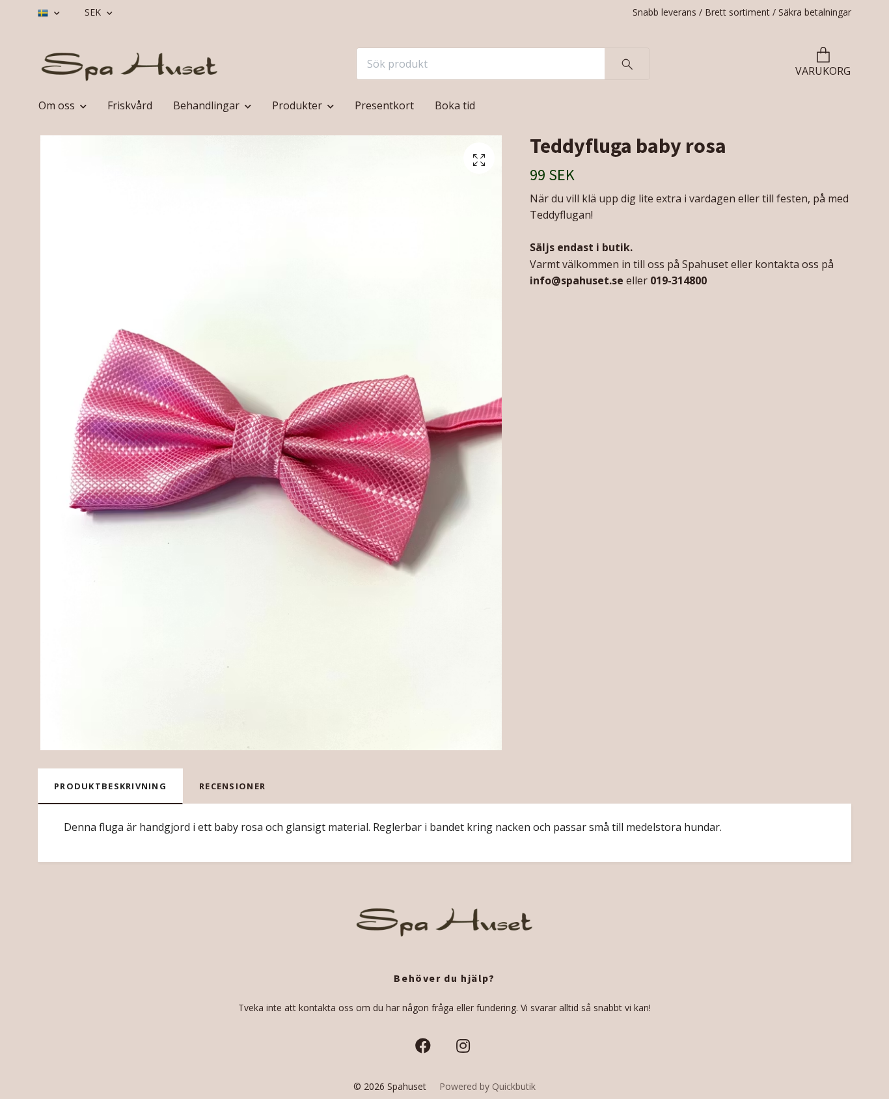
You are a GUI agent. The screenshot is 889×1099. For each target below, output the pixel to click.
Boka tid (455, 105)
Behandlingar (206, 105)
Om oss (56, 105)
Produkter (297, 105)
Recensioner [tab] (232, 786)
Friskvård (129, 105)
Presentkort (384, 105)
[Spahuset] (129, 64)
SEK (94, 12)
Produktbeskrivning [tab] (110, 786)
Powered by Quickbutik (487, 1086)
